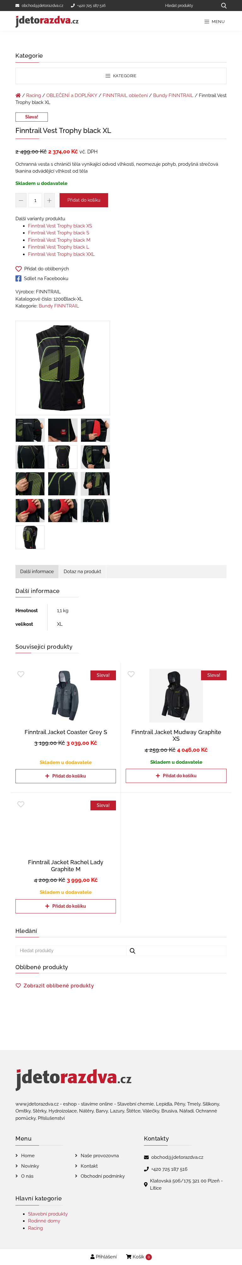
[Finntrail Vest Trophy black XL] (62, 369)
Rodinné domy (44, 1221)
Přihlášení (106, 1257)
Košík (140, 1257)
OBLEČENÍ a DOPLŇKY (71, 95)
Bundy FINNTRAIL (173, 95)
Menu (218, 21)
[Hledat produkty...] (222, 5)
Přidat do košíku (83, 200)
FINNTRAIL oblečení (125, 95)
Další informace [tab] (37, 571)
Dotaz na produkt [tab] (82, 571)
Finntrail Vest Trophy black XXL (61, 254)
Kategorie (124, 75)
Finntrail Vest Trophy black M (59, 240)
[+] (49, 200)
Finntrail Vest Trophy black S (58, 233)
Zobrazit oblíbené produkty (59, 986)
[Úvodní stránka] (18, 95)
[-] (20, 200)
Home (28, 1156)
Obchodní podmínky (103, 1176)
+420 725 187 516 (91, 5)
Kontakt (89, 1166)
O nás (27, 1176)
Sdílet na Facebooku (46, 278)
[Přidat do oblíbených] (20, 674)
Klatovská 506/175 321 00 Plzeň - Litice (186, 1184)
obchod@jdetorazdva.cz (42, 5)
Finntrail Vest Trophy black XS (60, 226)
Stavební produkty (48, 1214)
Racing (33, 95)
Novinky (30, 1166)
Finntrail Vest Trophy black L (58, 247)
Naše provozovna (100, 1156)
